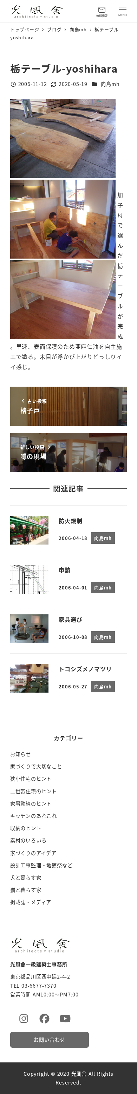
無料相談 (101, 16)
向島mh (110, 83)
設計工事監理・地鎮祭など (41, 865)
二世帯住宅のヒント (33, 791)
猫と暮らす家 (25, 889)
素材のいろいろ (28, 840)
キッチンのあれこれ (33, 815)
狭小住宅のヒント (31, 778)
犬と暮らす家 (25, 877)
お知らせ (20, 754)
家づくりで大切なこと (36, 766)
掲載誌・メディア (30, 902)
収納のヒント (25, 828)
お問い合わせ (49, 1039)
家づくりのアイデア (33, 852)
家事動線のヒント (31, 803)
